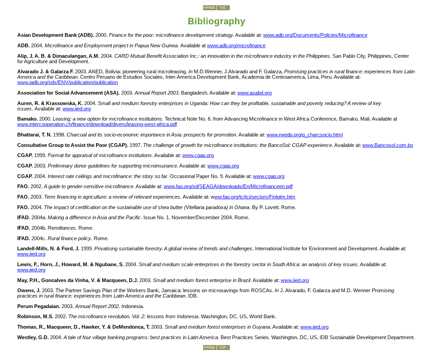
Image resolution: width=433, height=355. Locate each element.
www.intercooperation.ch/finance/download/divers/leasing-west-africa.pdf (97, 124)
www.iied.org (77, 108)
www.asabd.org (254, 93)
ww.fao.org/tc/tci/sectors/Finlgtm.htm (254, 197)
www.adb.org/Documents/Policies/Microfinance (315, 35)
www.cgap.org (198, 155)
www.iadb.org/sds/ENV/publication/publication (67, 82)
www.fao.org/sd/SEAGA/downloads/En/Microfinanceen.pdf (228, 186)
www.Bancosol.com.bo (387, 145)
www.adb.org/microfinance (236, 45)
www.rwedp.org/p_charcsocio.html (305, 134)
